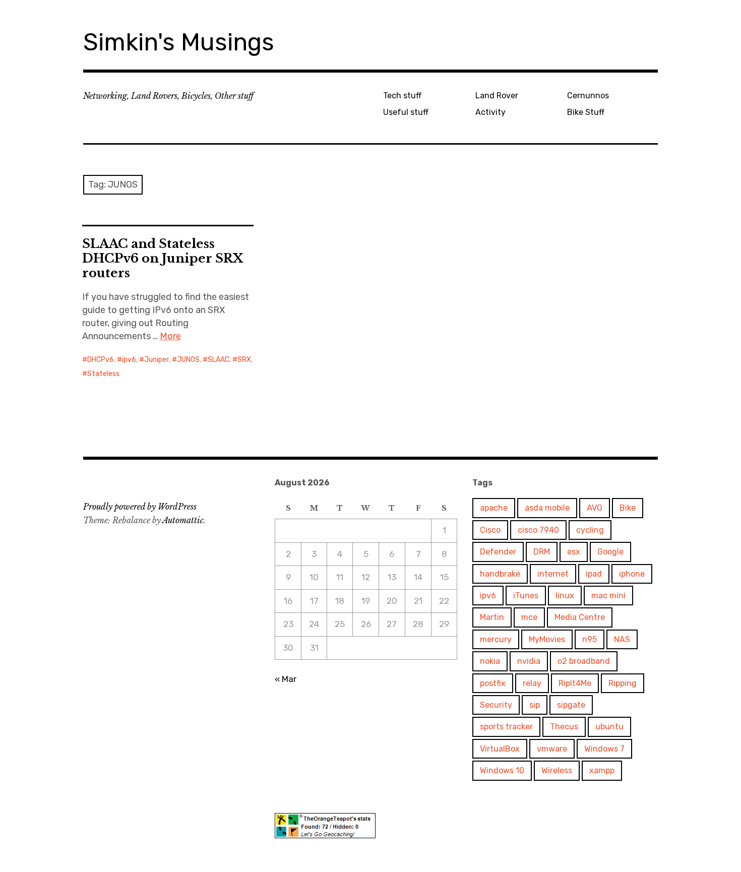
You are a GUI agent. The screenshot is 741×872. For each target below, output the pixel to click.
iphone (632, 574)
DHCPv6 (100, 359)
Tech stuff (402, 95)
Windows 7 (604, 749)
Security (496, 705)
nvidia (528, 661)
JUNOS (188, 359)
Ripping (622, 683)
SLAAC (218, 359)
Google (610, 551)
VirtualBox (500, 749)
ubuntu (609, 726)
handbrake (500, 574)
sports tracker (506, 726)
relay (532, 683)
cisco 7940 (538, 530)
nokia (490, 661)
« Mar (285, 679)
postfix (493, 683)
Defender (498, 551)
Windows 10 (502, 770)
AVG (594, 508)
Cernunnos (588, 95)
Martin (492, 617)
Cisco (490, 530)
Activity (490, 112)
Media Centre (579, 617)
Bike (628, 508)
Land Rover (496, 95)
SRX (244, 359)
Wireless (556, 770)
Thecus (564, 726)
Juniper (156, 359)
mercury (496, 639)
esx (573, 551)
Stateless (103, 373)
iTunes (525, 595)
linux (564, 595)
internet (553, 574)
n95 (589, 639)
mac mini (608, 595)
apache (494, 508)
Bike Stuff (585, 112)
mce (529, 617)
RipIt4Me (575, 683)
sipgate (571, 705)
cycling (590, 530)
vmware (552, 749)
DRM (541, 551)
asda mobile (547, 508)
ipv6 (129, 359)
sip (534, 705)
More (170, 336)
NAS (622, 639)
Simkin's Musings (178, 42)
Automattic (183, 520)
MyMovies (547, 639)
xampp (601, 770)
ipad (594, 574)
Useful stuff (405, 112)
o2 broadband (584, 661)
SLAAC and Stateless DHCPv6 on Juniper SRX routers (162, 258)
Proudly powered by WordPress (140, 507)
